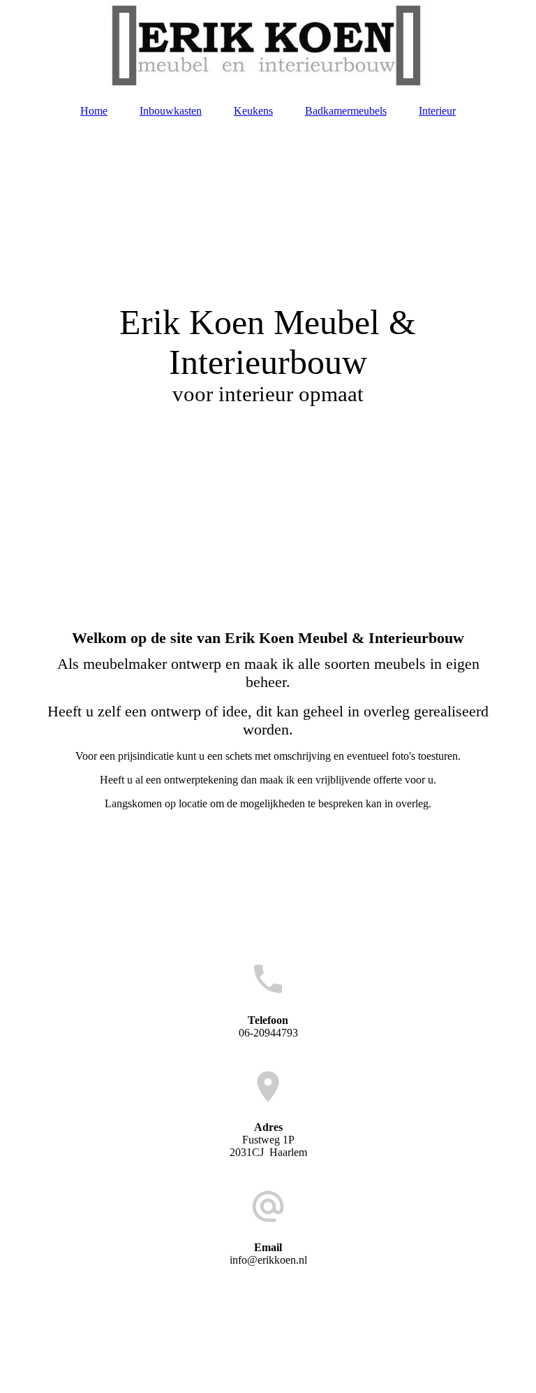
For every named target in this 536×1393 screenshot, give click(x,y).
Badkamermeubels (346, 111)
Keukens (253, 111)
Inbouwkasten (171, 111)
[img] (268, 45)
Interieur (437, 111)
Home (93, 111)
